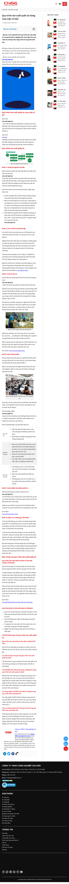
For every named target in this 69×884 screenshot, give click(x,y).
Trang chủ (4, 9)
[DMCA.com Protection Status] (7, 780)
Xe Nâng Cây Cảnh (7, 818)
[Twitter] (8, 753)
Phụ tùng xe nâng (7, 820)
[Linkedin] (4, 753)
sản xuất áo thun (23, 270)
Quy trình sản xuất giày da (17, 351)
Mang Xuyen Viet (47, 879)
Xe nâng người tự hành (8, 816)
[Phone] (17, 753)
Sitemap (4, 849)
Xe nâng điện (6, 799)
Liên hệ (4, 842)
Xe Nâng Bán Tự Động (8, 809)
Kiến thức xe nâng (13, 9)
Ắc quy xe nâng (6, 811)
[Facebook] (13, 753)
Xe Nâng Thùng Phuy (8, 804)
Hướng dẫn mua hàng (8, 838)
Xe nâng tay (5, 797)
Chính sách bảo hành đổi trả (10, 840)
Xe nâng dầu (5, 802)
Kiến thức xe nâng (7, 847)
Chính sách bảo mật (8, 835)
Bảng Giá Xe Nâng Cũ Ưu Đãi (10, 813)
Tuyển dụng (5, 845)
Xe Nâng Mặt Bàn (7, 806)
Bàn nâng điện (6, 823)
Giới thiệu (5, 833)
